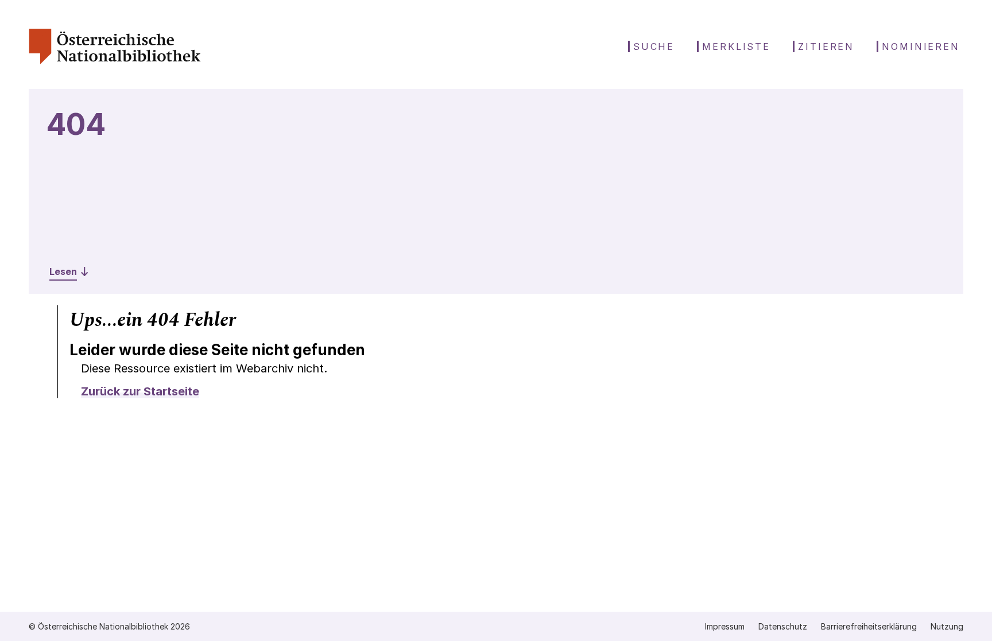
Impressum (725, 626)
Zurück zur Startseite (140, 391)
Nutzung (947, 626)
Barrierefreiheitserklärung (869, 626)
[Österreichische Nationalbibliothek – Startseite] (115, 61)
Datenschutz (782, 626)
